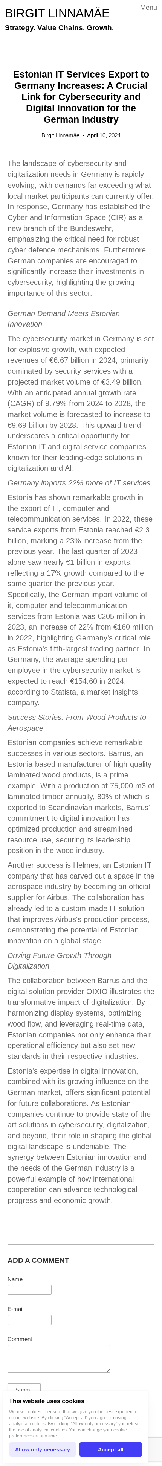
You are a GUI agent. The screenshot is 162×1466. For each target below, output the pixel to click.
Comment (20, 1339)
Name (15, 1279)
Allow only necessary (42, 1449)
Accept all (111, 1449)
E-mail (15, 1309)
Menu (148, 7)
